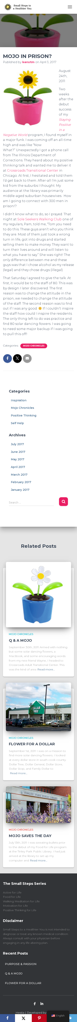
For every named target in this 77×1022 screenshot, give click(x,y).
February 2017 (21, 482)
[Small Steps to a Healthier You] (19, 7)
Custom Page (35, 1003)
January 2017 (20, 490)
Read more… (46, 669)
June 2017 (18, 452)
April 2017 (18, 467)
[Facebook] (7, 1018)
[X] (23, 1018)
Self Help (17, 423)
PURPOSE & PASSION (21, 964)
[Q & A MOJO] (38, 594)
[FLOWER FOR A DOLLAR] (38, 706)
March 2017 (19, 474)
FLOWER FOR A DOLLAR (32, 744)
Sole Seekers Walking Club (39, 219)
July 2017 (17, 444)
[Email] (69, 1018)
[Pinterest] (39, 1018)
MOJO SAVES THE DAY (30, 836)
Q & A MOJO (20, 640)
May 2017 (17, 459)
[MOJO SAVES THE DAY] (38, 804)
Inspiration (18, 400)
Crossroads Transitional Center (32, 170)
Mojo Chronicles (33, 346)
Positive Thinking (23, 415)
